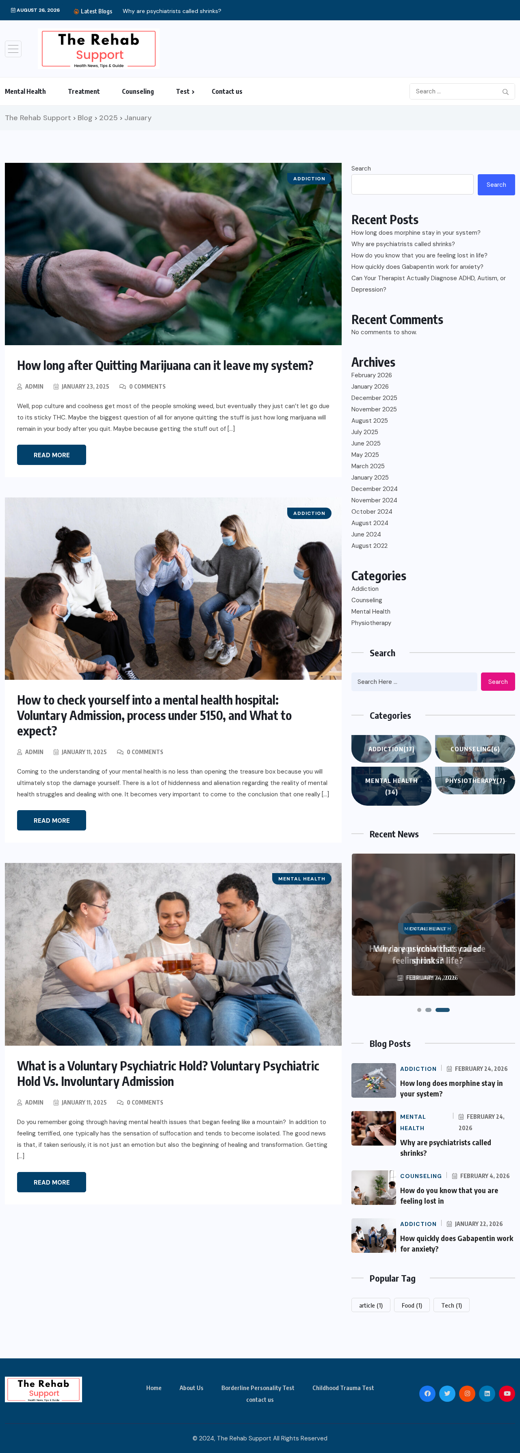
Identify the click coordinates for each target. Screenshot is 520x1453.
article (371, 1305)
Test (183, 91)
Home (154, 1387)
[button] (419, 1010)
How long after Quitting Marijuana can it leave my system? (165, 365)
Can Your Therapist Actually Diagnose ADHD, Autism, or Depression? (428, 284)
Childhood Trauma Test (343, 1387)
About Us (192, 1387)
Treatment (84, 91)
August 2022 (369, 546)
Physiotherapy (371, 623)
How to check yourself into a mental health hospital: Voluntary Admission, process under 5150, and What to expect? (154, 715)
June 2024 (366, 534)
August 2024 (369, 523)
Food (412, 1305)
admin (34, 386)
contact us (260, 1399)
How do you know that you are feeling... (206, 11)
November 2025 (374, 409)
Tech (451, 1305)
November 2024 (374, 500)
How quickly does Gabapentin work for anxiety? (417, 267)
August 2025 (369, 421)
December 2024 (374, 489)
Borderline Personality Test (258, 1387)
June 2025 (366, 443)
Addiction (365, 589)
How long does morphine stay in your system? (416, 233)
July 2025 (364, 432)
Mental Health (25, 91)
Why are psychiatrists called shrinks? (403, 244)
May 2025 (365, 455)
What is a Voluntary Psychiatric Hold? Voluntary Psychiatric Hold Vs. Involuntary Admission (168, 1073)
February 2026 (371, 375)
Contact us (227, 91)
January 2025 (370, 478)
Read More (52, 455)
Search (361, 168)
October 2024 (371, 512)
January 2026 (370, 387)
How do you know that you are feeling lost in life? (419, 255)
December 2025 (374, 398)
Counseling (138, 91)
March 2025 (368, 466)
